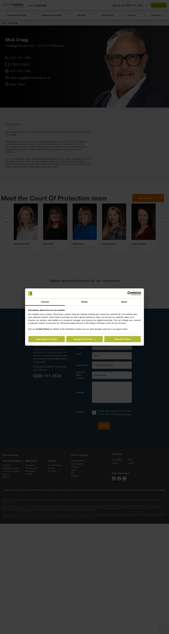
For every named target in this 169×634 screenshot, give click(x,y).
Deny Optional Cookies (46, 339)
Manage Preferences (83, 339)
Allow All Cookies (122, 339)
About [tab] (124, 302)
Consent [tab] (45, 302)
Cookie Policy (43, 329)
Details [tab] (84, 302)
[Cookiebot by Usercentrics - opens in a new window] (129, 293)
